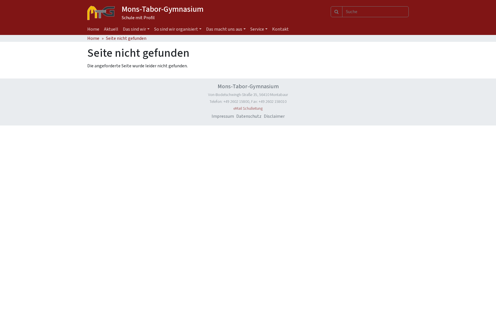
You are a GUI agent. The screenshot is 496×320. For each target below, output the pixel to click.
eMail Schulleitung (248, 108)
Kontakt (280, 29)
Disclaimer (274, 116)
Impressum (223, 116)
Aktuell (111, 29)
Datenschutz (248, 116)
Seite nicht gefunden (126, 38)
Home (93, 29)
